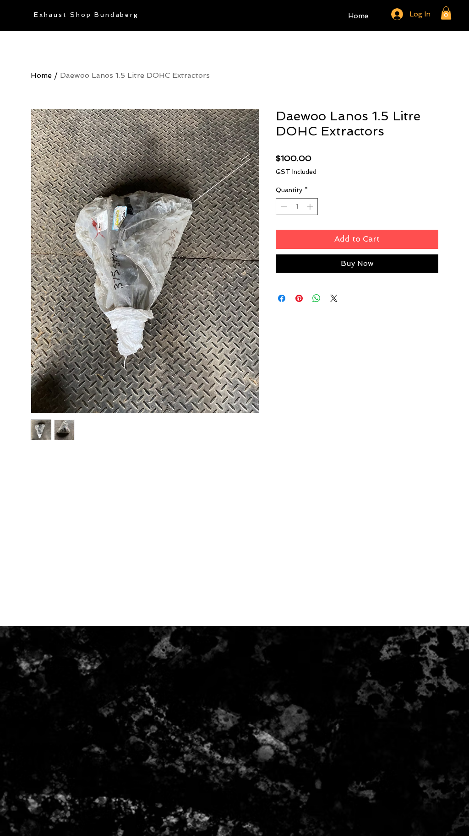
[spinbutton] (297, 207)
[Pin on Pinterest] (299, 298)
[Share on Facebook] (281, 298)
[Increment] (310, 207)
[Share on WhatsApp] (316, 298)
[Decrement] (283, 207)
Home (41, 75)
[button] (446, 13)
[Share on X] (333, 298)
